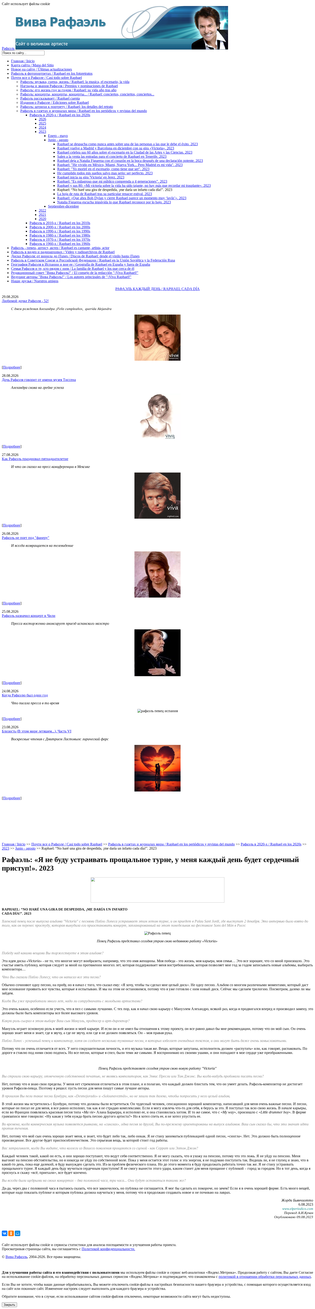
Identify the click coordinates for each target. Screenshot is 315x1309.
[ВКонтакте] (4, 1233)
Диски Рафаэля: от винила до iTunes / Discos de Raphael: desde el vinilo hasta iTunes (75, 256)
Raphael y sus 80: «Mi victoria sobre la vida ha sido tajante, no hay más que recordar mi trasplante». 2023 (134, 185)
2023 (42, 132)
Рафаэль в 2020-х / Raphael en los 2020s (60, 115)
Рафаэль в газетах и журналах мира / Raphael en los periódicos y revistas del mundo (83, 111)
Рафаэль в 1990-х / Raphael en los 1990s (60, 231)
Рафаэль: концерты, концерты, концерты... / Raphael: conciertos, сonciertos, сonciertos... (87, 94)
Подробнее (11, 367)
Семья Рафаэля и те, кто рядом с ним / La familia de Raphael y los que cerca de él (72, 269)
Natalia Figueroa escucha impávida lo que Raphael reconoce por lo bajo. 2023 (114, 202)
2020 (42, 219)
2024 (42, 127)
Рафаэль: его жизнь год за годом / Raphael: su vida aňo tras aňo (68, 90)
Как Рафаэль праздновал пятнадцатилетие (35, 459)
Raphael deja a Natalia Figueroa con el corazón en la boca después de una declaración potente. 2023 (130, 161)
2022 (42, 210)
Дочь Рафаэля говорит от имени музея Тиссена (39, 380)
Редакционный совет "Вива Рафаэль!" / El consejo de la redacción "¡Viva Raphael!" (74, 273)
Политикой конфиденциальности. (108, 1249)
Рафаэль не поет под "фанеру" (25, 538)
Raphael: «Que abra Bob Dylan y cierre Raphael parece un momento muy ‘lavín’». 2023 (121, 198)
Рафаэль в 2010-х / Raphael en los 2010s (60, 223)
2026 (42, 119)
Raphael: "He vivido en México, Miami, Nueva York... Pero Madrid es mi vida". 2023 (120, 165)
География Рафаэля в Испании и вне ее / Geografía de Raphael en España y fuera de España (80, 264)
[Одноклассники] (11, 1233)
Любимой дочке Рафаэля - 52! (25, 301)
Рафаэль (8, 48)
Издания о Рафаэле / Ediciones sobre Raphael (54, 102)
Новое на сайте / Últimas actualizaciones (41, 69)
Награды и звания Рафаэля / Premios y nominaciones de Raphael (69, 86)
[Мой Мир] (17, 1233)
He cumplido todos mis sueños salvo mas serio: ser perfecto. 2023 (105, 173)
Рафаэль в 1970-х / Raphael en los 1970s (60, 239)
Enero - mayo (58, 136)
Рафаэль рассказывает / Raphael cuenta (50, 98)
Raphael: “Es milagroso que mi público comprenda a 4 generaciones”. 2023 (112, 181)
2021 (42, 215)
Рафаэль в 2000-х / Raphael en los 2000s (60, 227)
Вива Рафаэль (16, 1257)
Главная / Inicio (23, 61)
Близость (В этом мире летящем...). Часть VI (36, 731)
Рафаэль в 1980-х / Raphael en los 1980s (60, 235)
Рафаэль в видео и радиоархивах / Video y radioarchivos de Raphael (63, 252)
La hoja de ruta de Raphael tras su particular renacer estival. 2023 (104, 194)
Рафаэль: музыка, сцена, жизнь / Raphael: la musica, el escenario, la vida (74, 82)
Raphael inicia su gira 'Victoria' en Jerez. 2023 (90, 177)
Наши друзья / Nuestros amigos (34, 281)
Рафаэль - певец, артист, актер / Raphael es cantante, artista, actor (60, 248)
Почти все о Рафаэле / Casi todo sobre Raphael (46, 78)
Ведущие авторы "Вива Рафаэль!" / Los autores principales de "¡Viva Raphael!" (71, 277)
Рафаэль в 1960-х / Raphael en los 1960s (60, 244)
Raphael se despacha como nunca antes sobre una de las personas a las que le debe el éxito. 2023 (127, 144)
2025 (42, 123)
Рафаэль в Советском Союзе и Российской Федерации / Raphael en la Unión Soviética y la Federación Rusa (93, 260)
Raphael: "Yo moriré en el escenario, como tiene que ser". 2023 (103, 169)
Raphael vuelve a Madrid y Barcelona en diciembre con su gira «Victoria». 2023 (115, 148)
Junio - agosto (58, 140)
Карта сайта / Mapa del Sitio (32, 65)
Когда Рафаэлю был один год (25, 695)
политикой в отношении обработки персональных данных (265, 1277)
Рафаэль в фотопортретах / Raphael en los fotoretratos (51, 73)
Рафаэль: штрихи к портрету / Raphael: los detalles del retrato (66, 107)
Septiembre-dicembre (63, 206)
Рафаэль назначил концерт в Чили (28, 616)
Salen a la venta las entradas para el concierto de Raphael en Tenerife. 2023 (111, 156)
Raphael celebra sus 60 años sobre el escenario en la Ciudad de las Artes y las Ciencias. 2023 (124, 152)
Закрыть (9, 1304)
